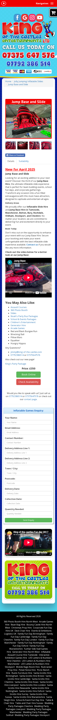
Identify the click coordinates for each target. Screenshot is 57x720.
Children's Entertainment (23, 322)
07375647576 (33, 355)
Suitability (24, 161)
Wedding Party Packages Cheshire (30, 705)
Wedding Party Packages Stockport (32, 715)
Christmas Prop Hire (21, 627)
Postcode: (10, 478)
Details (10, 161)
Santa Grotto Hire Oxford (31, 691)
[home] (3, 3)
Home (8, 81)
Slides (13, 313)
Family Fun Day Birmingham (31, 633)
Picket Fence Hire (27, 669)
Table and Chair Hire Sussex (29, 703)
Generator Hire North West (26, 651)
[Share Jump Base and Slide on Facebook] (28, 155)
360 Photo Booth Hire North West (21, 621)
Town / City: (11, 468)
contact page (30, 399)
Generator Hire (18, 325)
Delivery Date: (12, 488)
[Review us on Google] (24, 18)
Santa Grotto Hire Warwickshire (29, 697)
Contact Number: (14, 438)
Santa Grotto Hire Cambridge (29, 677)
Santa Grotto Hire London (33, 685)
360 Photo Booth (19, 310)
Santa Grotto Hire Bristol (31, 675)
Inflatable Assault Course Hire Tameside (29, 653)
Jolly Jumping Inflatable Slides (28, 81)
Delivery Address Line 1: (17, 448)
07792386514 (17, 355)
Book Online (29, 374)
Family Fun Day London (25, 639)
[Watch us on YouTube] (39, 18)
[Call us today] (28, 55)
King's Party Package (15, 363)
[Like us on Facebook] (17, 18)
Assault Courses (19, 307)
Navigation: (42, 3)
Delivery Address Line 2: (17, 458)
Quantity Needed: (14, 509)
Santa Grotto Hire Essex (26, 682)
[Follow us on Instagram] (32, 18)
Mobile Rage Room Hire (28, 666)
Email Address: (12, 428)
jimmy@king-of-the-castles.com (26, 352)
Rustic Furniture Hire (22, 673)
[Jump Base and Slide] (28, 121)
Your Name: (11, 417)
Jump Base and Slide (18, 84)
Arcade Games (18, 328)
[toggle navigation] (52, 3)
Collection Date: (13, 499)
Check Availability (28, 381)
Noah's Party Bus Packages (24, 316)
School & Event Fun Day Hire (30, 700)
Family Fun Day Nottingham (31, 642)
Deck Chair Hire (22, 630)
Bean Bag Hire (18, 624)
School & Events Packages (23, 319)
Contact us (32, 244)
